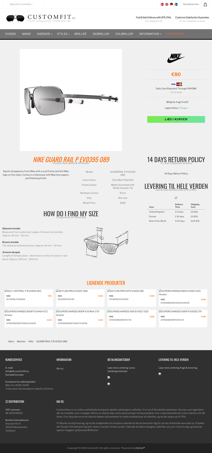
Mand (26, 34)
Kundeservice (191, 4)
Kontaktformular (14, 374)
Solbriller (124, 34)
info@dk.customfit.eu (17, 371)
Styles (62, 34)
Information (149, 34)
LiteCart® (140, 448)
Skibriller (101, 34)
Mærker (44, 34)
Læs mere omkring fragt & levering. (178, 367)
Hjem (11, 341)
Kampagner (175, 34)
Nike (38, 159)
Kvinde (10, 34)
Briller (80, 34)
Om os (59, 368)
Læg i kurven (176, 119)
